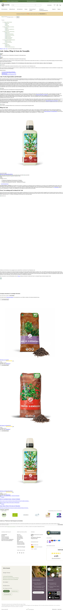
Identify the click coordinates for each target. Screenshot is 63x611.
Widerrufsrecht (20, 541)
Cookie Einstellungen (21, 546)
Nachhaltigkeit (20, 536)
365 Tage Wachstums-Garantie (55, 1)
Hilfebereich (6, 591)
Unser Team (19, 535)
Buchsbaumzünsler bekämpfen (7, 539)
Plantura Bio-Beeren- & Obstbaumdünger (50, 111)
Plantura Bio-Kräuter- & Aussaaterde (42, 94)
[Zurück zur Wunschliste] (54, 5)
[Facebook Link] (17, 553)
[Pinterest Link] (19, 553)
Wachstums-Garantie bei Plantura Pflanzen (11, 577)
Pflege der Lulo (4, 73)
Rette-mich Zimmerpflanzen (6, 540)
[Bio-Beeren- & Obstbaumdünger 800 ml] (29, 172)
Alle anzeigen (5, 582)
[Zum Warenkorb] (60, 5)
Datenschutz (54, 609)
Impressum (59, 609)
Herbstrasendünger (5, 538)
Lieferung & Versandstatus (8, 576)
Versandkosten (8, 363)
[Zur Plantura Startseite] (5, 5)
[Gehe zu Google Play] (51, 593)
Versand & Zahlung (20, 542)
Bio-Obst (3, 535)
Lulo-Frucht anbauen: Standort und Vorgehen (9, 72)
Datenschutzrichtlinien (9, 297)
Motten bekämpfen (5, 536)
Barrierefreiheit (20, 538)
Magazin (2, 16)
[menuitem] (4, 9)
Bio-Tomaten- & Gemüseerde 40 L (5, 425)
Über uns (18, 534)
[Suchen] (35, 5)
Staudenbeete (4, 534)
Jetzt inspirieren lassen (38, 592)
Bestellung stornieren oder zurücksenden (10, 579)
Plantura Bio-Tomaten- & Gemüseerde (52, 100)
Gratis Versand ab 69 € (32, 1)
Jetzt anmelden (12, 295)
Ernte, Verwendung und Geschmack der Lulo (9, 74)
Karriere (18, 539)
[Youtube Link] (23, 553)
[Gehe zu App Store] (51, 597)
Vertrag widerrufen (7, 594)
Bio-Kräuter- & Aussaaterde (4, 359)
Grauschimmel (56, 187)
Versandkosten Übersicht (36, 537)
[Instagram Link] (21, 553)
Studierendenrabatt (21, 544)
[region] (31, 515)
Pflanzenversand (34, 538)
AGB (18, 540)
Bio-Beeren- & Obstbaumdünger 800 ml (6, 174)
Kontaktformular (15, 591)
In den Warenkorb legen (4, 183)
